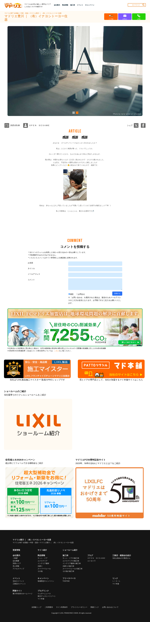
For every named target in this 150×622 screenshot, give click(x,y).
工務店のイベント (19, 584)
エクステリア (42, 561)
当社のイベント (18, 581)
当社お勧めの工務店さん (121, 558)
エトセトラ (91, 561)
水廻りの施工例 (68, 566)
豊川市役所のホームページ (22, 593)
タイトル (31, 268)
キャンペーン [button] (89, 5)
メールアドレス (34, 274)
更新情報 (16, 550)
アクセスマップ (18, 569)
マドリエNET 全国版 (11, 13)
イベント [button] (80, 5)
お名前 (30, 263)
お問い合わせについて (110, 607)
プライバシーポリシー (79, 607)
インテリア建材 (43, 563)
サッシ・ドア (42, 558)
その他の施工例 (68, 571)
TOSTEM (66, 581)
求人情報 (16, 566)
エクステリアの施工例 (71, 561)
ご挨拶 (15, 558)
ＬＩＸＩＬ (116, 581)
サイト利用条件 (62, 607)
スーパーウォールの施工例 (72, 569)
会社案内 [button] (57, 5)
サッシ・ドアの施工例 (71, 558)
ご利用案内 (49, 607)
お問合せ (81, 294)
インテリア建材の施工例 (72, 563)
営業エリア (17, 563)
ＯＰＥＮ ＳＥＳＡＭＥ (96, 558)
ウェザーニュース (44, 593)
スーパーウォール (44, 569)
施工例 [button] (72, 5)
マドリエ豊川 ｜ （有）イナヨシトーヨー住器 (45, 13)
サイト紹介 (42, 550)
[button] (73, 112)
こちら (56, 351)
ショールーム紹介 (70, 550)
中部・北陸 (25, 13)
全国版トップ (36, 607)
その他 (40, 571)
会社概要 (16, 561)
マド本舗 (115, 584)
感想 (71, 294)
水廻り (40, 566)
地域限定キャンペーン (46, 581)
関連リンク (95, 607)
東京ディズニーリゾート (47, 596)
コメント (31, 280)
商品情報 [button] (65, 5)
